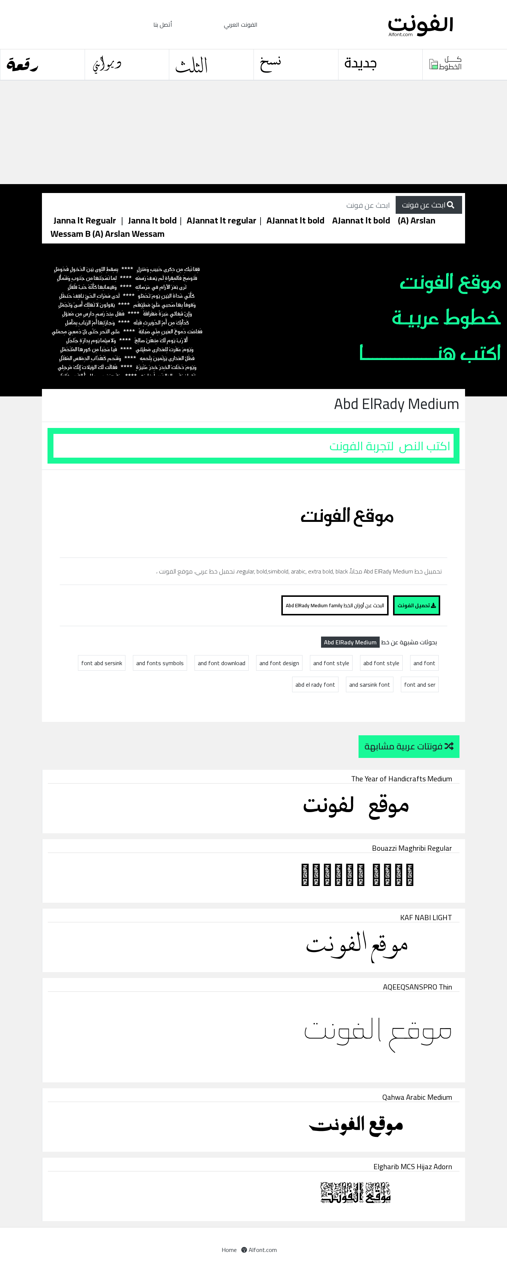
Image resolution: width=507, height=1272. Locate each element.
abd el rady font (315, 684)
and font (424, 662)
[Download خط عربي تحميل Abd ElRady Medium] (351, 513)
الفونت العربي (241, 24)
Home (229, 1249)
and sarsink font (369, 684)
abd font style (381, 662)
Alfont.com (262, 1249)
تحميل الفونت (414, 605)
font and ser (419, 684)
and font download (221, 662)
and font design (279, 662)
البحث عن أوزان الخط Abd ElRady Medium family (335, 605)
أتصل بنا (162, 24)
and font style (331, 662)
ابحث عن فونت (424, 205)
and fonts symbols (160, 662)
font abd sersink (101, 662)
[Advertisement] (222, 132)
